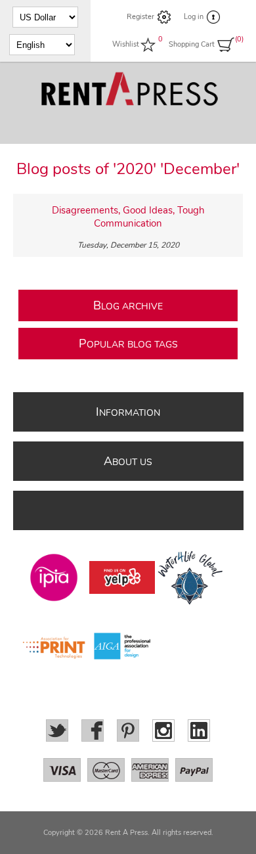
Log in (193, 17)
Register (140, 17)
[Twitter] (57, 730)
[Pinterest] (128, 730)
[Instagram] (163, 730)
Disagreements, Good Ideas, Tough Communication (128, 217)
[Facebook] (92, 730)
